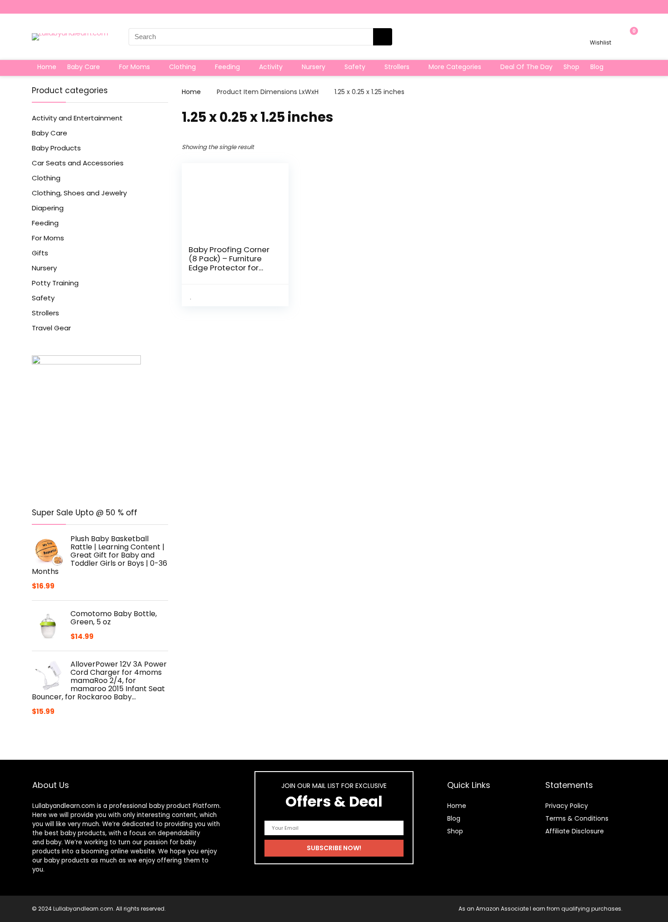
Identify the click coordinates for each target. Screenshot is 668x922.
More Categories (455, 66)
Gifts (40, 253)
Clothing (182, 66)
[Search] (382, 36)
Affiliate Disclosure (574, 831)
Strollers (396, 66)
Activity (271, 66)
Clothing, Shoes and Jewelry (79, 193)
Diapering (48, 208)
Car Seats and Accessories (78, 163)
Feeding (227, 66)
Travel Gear (51, 328)
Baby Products (56, 148)
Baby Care (83, 66)
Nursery (313, 66)
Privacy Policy (566, 805)
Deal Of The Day (526, 66)
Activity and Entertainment (77, 118)
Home (46, 66)
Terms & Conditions (576, 818)
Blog (596, 66)
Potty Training (55, 283)
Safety (354, 66)
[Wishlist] (600, 32)
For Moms (134, 66)
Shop (571, 66)
